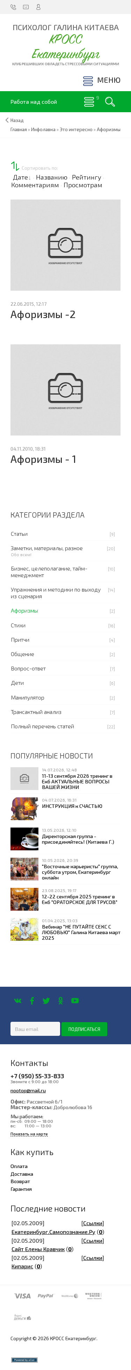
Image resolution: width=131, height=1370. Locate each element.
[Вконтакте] (17, 1001)
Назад (17, 120)
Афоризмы (24, 610)
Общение (22, 653)
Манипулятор (27, 697)
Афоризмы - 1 (43, 459)
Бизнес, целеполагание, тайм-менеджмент (49, 571)
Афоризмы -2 (43, 314)
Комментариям (35, 185)
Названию (51, 177)
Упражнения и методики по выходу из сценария (56, 592)
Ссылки (92, 1223)
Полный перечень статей (42, 726)
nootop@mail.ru (28, 1090)
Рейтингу (86, 177)
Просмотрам (83, 185)
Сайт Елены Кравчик (38, 1249)
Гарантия (21, 1189)
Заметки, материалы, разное (47, 548)
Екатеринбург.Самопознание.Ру (53, 1231)
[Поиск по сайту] (110, 101)
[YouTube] (75, 1001)
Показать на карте (29, 1134)
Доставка (21, 1173)
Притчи (20, 639)
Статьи (19, 533)
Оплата (19, 1166)
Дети (17, 682)
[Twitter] (46, 1001)
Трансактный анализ (36, 711)
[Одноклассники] (60, 1001)
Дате (20, 177)
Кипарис (22, 1266)
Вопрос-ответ (28, 668)
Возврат (20, 1181)
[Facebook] (32, 1001)
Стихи (18, 625)
